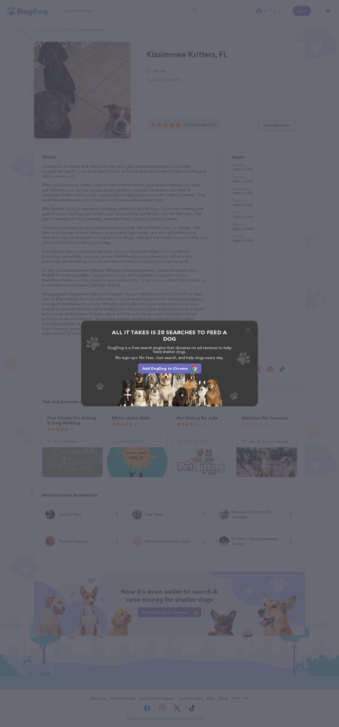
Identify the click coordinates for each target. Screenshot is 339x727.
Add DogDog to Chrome (165, 368)
